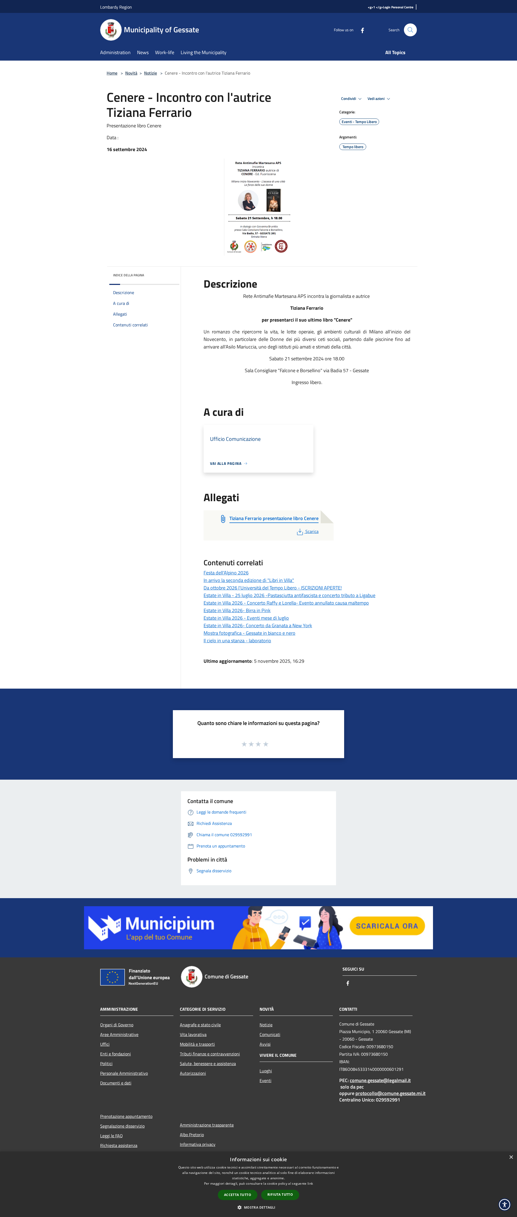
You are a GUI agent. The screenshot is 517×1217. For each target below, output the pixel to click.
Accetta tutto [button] (237, 1194)
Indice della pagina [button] (128, 275)
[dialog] (258, 1184)
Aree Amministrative (119, 1034)
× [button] (511, 1157)
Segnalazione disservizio (122, 1126)
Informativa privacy (197, 1144)
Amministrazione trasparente (207, 1125)
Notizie (150, 73)
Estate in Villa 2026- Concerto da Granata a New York (258, 625)
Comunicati (270, 1034)
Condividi (349, 99)
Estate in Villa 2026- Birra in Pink (237, 610)
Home (112, 73)
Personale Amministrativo (124, 1073)
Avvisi (265, 1044)
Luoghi (266, 1071)
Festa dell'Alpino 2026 (226, 572)
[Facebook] (360, 29)
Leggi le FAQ (111, 1135)
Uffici (105, 1044)
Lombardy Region (116, 7)
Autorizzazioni (193, 1073)
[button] (258, 1207)
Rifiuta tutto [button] (280, 1194)
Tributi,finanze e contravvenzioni (210, 1054)
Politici (106, 1063)
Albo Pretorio (192, 1134)
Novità (131, 73)
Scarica (312, 531)
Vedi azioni (376, 99)
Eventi (265, 1080)
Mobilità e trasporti (197, 1044)
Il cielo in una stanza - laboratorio (237, 640)
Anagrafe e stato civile (200, 1024)
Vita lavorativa (193, 1034)
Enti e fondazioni (115, 1054)
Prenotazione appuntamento (126, 1116)
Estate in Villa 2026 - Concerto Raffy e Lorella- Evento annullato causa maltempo (286, 602)
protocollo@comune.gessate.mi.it (390, 1093)
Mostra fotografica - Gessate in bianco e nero (249, 633)
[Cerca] (410, 29)
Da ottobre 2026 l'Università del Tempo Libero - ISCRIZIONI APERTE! (273, 587)
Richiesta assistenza (118, 1145)
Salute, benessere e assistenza (208, 1063)
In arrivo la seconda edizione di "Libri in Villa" (249, 580)
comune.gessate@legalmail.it (380, 1080)
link (310, 1183)
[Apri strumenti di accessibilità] (504, 1204)
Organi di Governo (116, 1024)
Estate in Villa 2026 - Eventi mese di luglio (246, 618)
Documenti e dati (115, 1083)
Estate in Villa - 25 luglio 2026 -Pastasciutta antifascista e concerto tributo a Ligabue (289, 595)
